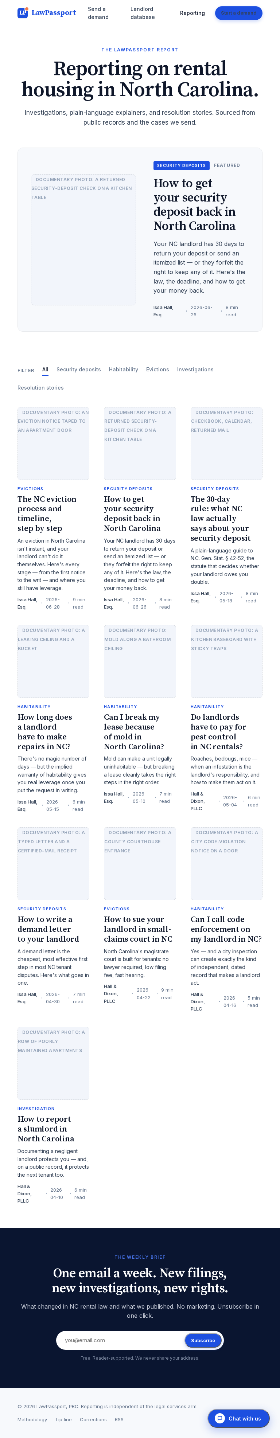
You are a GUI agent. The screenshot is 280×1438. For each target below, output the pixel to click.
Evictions (157, 369)
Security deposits (79, 369)
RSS (119, 1419)
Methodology (32, 1419)
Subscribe (203, 1340)
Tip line (63, 1419)
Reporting (192, 13)
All (45, 369)
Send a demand (98, 13)
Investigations (195, 369)
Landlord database (143, 13)
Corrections (93, 1419)
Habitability (123, 369)
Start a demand (239, 13)
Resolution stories (41, 387)
